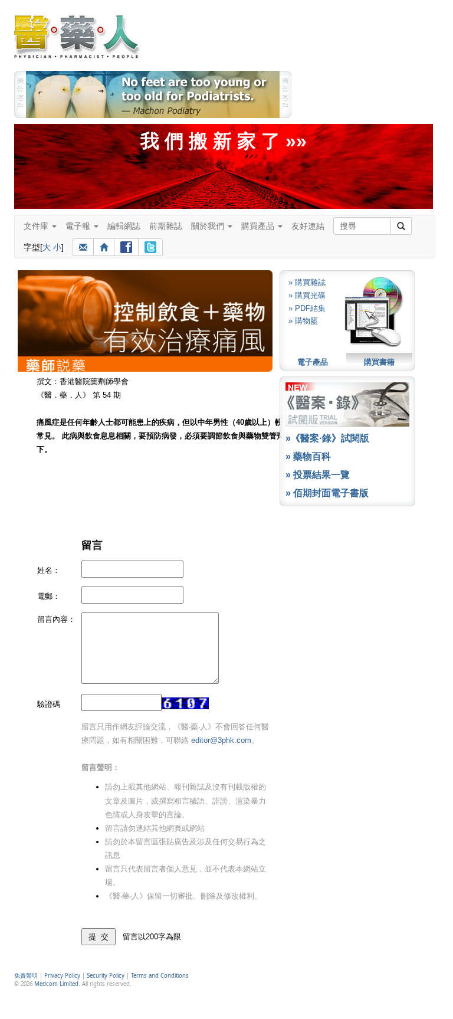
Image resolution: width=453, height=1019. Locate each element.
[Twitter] (150, 247)
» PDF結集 (307, 308)
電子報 (79, 226)
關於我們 (208, 226)
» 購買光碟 (307, 295)
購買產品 (259, 226)
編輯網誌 (123, 226)
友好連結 (307, 226)
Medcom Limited (56, 984)
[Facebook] (126, 247)
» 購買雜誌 (307, 282)
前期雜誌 (165, 226)
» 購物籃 (303, 320)
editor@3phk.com (221, 740)
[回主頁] (103, 247)
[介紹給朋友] (83, 247)
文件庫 (37, 226)
